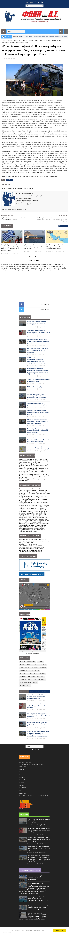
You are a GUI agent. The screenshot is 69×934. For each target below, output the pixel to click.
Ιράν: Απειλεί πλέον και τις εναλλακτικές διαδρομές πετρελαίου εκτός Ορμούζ (34, 246)
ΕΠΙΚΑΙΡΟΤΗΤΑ (25, 668)
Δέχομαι (59, 930)
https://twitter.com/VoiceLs (27, 202)
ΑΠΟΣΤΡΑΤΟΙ (31, 662)
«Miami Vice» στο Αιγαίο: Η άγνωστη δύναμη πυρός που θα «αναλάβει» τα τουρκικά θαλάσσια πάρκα (31, 36)
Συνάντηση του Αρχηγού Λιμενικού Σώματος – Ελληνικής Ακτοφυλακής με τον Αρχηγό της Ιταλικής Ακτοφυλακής (34, 475)
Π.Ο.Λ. (21, 772)
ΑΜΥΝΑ (22, 662)
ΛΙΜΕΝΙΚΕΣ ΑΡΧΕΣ (26, 673)
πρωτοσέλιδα (30, 653)
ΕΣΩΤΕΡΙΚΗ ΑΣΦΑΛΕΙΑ (39, 668)
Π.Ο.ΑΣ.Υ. (22, 777)
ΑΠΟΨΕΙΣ (40, 662)
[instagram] (38, 749)
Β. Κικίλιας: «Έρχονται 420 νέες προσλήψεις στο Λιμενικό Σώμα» (33, 479)
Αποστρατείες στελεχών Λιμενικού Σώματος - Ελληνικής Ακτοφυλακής (39, 877)
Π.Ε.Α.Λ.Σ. (22, 774)
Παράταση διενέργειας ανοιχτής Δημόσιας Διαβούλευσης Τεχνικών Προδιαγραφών (31, 547)
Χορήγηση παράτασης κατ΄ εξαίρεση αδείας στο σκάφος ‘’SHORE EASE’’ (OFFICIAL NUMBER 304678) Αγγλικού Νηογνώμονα (34, 541)
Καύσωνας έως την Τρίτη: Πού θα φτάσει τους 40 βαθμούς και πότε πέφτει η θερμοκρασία (37, 350)
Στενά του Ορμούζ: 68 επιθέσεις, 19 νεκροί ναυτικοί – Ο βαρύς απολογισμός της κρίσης (55, 246)
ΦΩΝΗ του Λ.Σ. (25, 685)
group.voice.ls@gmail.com (26, 204)
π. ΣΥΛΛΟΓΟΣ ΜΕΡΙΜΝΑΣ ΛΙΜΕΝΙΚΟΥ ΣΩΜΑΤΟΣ (34, 796)
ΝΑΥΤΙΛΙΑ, (14, 58)
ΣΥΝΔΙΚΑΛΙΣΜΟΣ (25, 682)
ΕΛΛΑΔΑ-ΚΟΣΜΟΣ (40, 665)
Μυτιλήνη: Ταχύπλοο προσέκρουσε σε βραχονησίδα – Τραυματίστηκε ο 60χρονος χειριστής (38, 412)
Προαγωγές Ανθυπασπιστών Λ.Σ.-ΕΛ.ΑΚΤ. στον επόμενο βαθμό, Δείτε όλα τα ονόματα (38, 907)
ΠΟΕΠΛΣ (21, 769)
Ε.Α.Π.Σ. (21, 785)
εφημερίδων (36, 653)
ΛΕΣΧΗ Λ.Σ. (22, 793)
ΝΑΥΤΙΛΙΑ (9, 40)
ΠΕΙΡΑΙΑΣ (23, 679)
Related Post (7, 226)
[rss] (42, 2)
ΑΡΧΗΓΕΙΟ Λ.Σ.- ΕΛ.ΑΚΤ (26, 762)
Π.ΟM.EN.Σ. (22, 788)
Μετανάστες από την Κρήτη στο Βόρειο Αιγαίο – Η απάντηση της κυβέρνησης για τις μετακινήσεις (38, 341)
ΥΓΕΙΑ (35, 682)
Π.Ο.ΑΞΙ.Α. (22, 780)
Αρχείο (45, 691)
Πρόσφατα (24, 691)
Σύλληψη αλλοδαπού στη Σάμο (35, 387)
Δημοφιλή (34, 691)
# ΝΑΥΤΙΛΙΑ (9, 180)
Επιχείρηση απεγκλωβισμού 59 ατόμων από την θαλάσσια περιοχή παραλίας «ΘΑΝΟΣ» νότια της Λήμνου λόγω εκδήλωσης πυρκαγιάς (33, 460)
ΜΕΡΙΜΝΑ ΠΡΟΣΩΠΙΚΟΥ (27, 676)
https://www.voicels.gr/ (25, 198)
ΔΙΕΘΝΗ (22, 665)
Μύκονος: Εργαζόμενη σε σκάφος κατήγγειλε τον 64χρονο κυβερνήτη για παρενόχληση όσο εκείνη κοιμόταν (38, 430)
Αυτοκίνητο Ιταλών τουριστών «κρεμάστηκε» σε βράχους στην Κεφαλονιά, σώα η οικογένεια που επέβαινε (38, 439)
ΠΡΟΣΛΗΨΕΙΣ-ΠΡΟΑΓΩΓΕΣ (36, 679)
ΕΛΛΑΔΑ (30, 665)
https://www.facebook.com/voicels (30, 200)
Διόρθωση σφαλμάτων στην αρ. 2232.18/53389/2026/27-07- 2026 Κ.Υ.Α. (30, 544)
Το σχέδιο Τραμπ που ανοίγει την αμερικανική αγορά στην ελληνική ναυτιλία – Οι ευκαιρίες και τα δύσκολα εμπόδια (11, 247)
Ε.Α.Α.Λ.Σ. (22, 790)
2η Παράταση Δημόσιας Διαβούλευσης (30, 550)
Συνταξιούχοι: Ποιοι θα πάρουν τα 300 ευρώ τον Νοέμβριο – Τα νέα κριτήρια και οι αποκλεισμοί (38, 332)
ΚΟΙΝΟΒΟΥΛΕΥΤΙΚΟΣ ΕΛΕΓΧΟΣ (30, 670)
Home (3, 40)
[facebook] (35, 2)
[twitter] (38, 2)
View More (64, 226)
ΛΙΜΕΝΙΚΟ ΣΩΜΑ (39, 673)
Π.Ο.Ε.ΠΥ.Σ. (22, 782)
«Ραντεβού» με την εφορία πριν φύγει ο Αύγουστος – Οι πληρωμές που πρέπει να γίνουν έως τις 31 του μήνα (37, 421)
